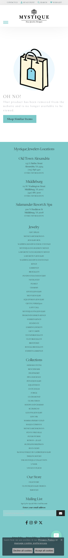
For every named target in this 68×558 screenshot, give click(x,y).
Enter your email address (34, 507)
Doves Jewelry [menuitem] (34, 381)
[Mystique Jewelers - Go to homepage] (34, 16)
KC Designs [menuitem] (34, 408)
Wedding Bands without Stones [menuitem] (34, 244)
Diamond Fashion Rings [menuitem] (34, 315)
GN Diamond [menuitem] (34, 396)
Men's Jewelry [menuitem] (34, 295)
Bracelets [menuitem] (34, 271)
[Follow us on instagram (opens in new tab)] (31, 523)
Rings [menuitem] (34, 263)
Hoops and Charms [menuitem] (34, 404)
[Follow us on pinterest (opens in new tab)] (35, 523)
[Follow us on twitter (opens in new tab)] (41, 523)
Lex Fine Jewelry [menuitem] (34, 412)
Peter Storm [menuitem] (34, 436)
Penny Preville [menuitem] (34, 432)
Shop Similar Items (19, 119)
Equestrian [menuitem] (34, 384)
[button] (12, 2)
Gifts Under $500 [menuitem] (34, 303)
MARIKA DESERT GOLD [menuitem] (34, 420)
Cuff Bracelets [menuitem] (34, 339)
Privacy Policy (46, 540)
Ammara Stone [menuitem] (34, 365)
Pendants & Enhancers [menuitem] (34, 275)
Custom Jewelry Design (34, 486)
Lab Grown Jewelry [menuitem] (34, 256)
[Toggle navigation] (5, 22)
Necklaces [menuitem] (34, 279)
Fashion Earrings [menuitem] (34, 350)
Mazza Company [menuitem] (34, 424)
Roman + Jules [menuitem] (34, 440)
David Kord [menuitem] (34, 373)
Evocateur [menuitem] (34, 388)
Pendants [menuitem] (34, 323)
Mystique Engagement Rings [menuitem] (34, 248)
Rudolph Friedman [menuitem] (34, 444)
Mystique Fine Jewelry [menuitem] (34, 311)
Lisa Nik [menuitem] (34, 416)
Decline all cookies (22, 550)
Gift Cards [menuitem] (34, 331)
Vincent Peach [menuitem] (34, 468)
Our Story (34, 482)
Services (34, 490)
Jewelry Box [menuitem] (34, 240)
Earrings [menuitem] (34, 267)
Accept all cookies (44, 550)
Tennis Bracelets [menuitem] (34, 335)
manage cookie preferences (30, 543)
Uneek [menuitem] (34, 464)
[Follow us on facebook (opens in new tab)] (26, 523)
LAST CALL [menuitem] (34, 307)
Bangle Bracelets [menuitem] (34, 347)
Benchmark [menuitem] (34, 369)
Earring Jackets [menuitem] (34, 327)
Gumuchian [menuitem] (34, 400)
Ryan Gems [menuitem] (34, 448)
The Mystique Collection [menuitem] (34, 460)
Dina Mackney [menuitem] (34, 377)
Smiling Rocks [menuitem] (34, 456)
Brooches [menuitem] (34, 343)
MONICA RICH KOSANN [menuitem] (34, 236)
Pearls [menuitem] (34, 283)
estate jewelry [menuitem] (34, 291)
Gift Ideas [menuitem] (34, 232)
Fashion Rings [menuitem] (34, 319)
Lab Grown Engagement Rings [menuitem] (34, 252)
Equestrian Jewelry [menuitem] (34, 299)
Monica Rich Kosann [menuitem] (34, 428)
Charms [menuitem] (34, 287)
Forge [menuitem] (34, 392)
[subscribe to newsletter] (60, 513)
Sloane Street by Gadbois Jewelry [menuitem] (34, 452)
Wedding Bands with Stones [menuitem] (34, 260)
